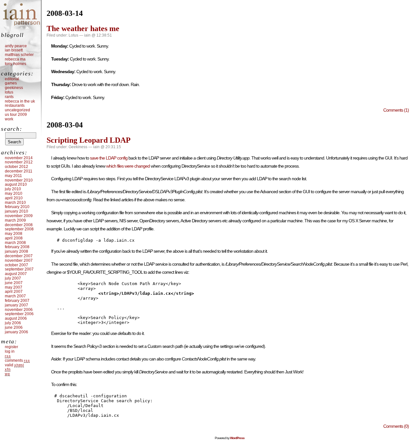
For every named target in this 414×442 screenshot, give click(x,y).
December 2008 (19, 225)
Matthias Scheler (19, 54)
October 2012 (16, 166)
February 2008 (17, 247)
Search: (11, 129)
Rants (9, 96)
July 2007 (13, 278)
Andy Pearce (16, 46)
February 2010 (17, 206)
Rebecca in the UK (20, 101)
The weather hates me (83, 28)
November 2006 (19, 309)
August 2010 (16, 184)
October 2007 (16, 265)
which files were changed (128, 166)
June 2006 (14, 327)
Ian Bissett (14, 50)
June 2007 (14, 283)
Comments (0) (396, 426)
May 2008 (13, 233)
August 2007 (16, 273)
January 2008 (16, 251)
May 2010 (13, 193)
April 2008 (14, 238)
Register (11, 347)
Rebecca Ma (15, 59)
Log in (10, 351)
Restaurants (15, 105)
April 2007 (14, 291)
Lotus (73, 35)
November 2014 (19, 158)
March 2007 (15, 296)
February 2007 (17, 300)
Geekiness (78, 147)
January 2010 (16, 211)
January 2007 (16, 305)
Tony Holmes (15, 63)
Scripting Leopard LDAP (89, 140)
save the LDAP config (108, 157)
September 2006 (19, 314)
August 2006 (16, 318)
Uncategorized (17, 110)
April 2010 (14, 198)
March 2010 (15, 202)
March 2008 (15, 242)
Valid (14, 365)
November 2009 (19, 216)
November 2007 (19, 260)
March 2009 (15, 220)
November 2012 (19, 162)
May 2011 (13, 175)
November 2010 (19, 180)
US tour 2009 (16, 114)
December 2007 (19, 256)
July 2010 (13, 189)
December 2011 (18, 171)
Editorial (12, 79)
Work (9, 119)
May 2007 (13, 287)
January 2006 (16, 332)
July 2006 (13, 323)
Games (11, 83)
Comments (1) (396, 110)
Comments (17, 360)
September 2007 (19, 269)
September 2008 (19, 229)
